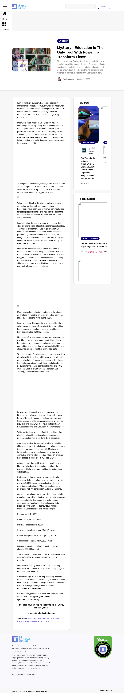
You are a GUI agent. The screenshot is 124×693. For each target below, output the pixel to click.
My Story (63, 41)
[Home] (4, 14)
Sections (5, 29)
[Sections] (4, 24)
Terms (102, 690)
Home (4, 19)
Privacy (109, 690)
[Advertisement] (41, 164)
